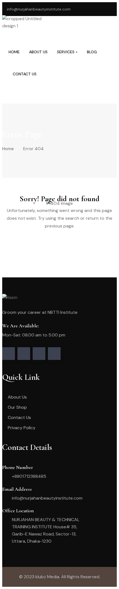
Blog (92, 51)
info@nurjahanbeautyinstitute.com (39, 9)
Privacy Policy (21, 428)
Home (14, 51)
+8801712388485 (29, 476)
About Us (38, 51)
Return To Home (30, 247)
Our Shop (17, 407)
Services (65, 51)
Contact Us (25, 73)
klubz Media (47, 577)
